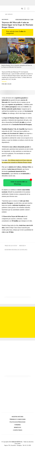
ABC (4, 8)
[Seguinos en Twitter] (17, 447)
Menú (32, 8)
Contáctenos (17, 430)
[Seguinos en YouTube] (19, 447)
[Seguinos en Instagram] (20, 447)
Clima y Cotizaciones (18, 8)
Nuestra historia (17, 416)
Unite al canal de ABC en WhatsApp (19, 183)
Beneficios (17, 427)
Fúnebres (17, 424)
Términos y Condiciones (17, 419)
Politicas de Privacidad (17, 422)
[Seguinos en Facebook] (15, 447)
